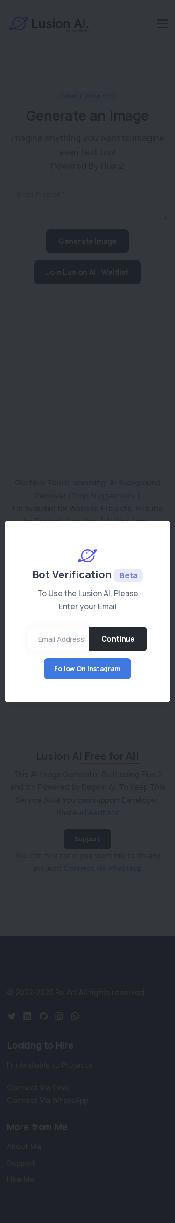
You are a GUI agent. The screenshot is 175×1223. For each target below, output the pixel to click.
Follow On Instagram (87, 668)
